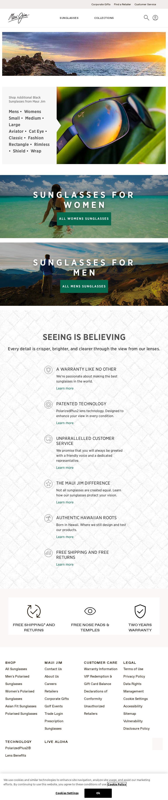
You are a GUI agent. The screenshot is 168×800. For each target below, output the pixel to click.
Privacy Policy (134, 676)
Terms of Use (133, 669)
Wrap (36, 151)
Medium (33, 118)
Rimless (42, 144)
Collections (104, 18)
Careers (50, 684)
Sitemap (129, 714)
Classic (16, 137)
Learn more (65, 388)
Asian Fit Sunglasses (20, 706)
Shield (19, 151)
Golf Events (54, 706)
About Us (52, 676)
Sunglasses (69, 18)
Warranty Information (100, 669)
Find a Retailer (122, 4)
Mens (14, 111)
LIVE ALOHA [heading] (56, 742)
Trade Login (54, 714)
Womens (32, 111)
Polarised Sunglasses (21, 714)
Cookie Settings (135, 699)
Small (14, 118)
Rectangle (19, 144)
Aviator (16, 131)
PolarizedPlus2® (18, 748)
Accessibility (132, 706)
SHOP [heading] (10, 663)
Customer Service (145, 4)
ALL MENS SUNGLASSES (84, 286)
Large (14, 124)
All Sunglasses (16, 669)
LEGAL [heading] (129, 663)
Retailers (51, 691)
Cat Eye (36, 131)
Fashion (36, 137)
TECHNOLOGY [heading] (18, 742)
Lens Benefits (15, 756)
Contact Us (53, 669)
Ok (98, 793)
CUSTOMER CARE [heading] (101, 663)
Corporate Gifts (100, 4)
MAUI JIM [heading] (54, 663)
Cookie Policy (117, 784)
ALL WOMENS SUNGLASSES (84, 219)
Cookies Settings (67, 793)
